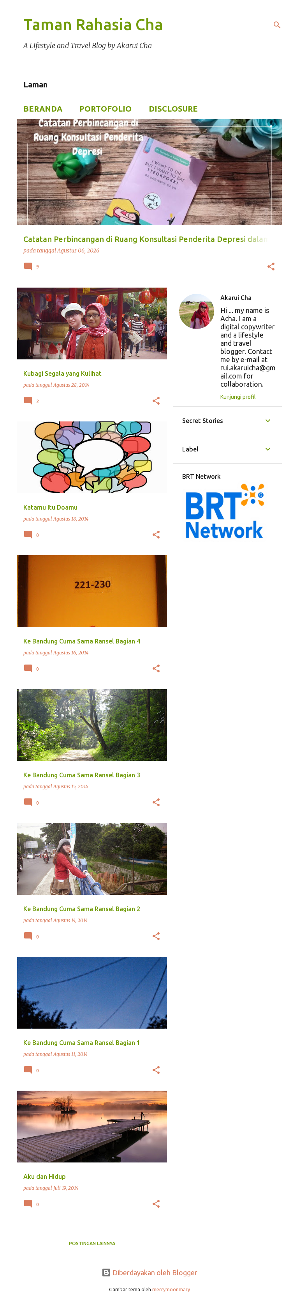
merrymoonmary (171, 1289)
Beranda (42, 108)
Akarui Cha (236, 297)
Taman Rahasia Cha (93, 24)
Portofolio (105, 108)
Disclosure (173, 108)
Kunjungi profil (238, 397)
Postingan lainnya (92, 1243)
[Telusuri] (277, 25)
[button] (271, 267)
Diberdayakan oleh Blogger (154, 1272)
